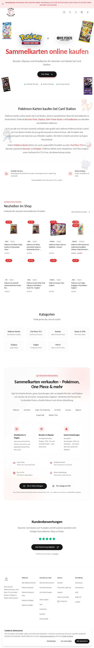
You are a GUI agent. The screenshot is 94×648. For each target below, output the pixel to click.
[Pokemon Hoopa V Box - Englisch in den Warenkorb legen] (63, 272)
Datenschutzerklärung (47, 636)
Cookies (77, 602)
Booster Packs (31, 119)
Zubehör (42, 614)
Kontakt (60, 583)
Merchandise (44, 619)
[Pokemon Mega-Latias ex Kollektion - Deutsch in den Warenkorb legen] (63, 234)
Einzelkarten (72, 119)
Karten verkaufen (63, 597)
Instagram (63, 601)
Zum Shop (45, 74)
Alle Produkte (44, 600)
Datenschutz (79, 588)
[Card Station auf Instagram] (64, 12)
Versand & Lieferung (64, 588)
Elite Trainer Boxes (54, 119)
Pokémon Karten (21, 145)
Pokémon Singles (27, 605)
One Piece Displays (46, 592)
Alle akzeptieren (82, 641)
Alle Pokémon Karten (29, 583)
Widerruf (78, 597)
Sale (41, 604)
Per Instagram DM (63, 486)
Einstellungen (51, 641)
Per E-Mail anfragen (35, 486)
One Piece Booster (46, 588)
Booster (26, 149)
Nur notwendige (66, 641)
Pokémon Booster (28, 588)
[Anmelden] (75, 12)
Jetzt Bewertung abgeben (45, 547)
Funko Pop (43, 609)
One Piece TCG (76, 145)
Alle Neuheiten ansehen (79, 212)
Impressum (78, 583)
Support (60, 592)
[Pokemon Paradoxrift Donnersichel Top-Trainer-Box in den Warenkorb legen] (19, 272)
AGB (76, 592)
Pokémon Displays (28, 600)
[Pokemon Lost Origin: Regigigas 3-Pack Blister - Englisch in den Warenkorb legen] (86, 272)
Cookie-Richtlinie (67, 636)
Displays (41, 119)
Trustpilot (55, 554)
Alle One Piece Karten (47, 583)
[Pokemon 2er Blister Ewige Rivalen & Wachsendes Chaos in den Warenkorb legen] (19, 234)
